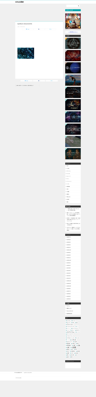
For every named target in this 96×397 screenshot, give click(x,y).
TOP (19, 372)
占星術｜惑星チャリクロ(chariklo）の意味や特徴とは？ (25, 85)
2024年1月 (69, 257)
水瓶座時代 (73, 351)
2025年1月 (69, 247)
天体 (79, 345)
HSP (67, 165)
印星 (77, 343)
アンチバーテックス (70, 326)
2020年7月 (69, 291)
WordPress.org (69, 313)
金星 (68, 356)
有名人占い (69, 196)
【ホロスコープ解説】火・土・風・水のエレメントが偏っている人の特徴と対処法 (73, 229)
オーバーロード (75, 328)
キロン (73, 330)
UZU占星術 (19, 2)
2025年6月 (69, 239)
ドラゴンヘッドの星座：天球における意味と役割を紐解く (73, 93)
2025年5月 (69, 242)
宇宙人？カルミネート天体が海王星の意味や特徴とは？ (73, 68)
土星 (74, 345)
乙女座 (75, 341)
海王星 (78, 351)
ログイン (68, 305)
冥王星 (68, 343)
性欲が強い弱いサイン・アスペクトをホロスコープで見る (73, 142)
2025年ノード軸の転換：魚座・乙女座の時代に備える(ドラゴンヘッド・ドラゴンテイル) (73, 154)
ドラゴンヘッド (70, 337)
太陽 (68, 347)
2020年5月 (69, 296)
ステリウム (70, 332)
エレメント (69, 176)
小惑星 (68, 191)
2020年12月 (69, 280)
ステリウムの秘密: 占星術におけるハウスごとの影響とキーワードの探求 (73, 129)
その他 (68, 168)
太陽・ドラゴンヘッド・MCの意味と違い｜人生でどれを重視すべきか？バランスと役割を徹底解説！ (73, 214)
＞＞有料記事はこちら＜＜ (73, 31)
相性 (67, 201)
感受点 (68, 194)
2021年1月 (69, 278)
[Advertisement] (39, 13)
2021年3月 (69, 273)
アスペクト (70, 324)
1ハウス (68, 320)
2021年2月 (69, 275)
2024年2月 (69, 255)
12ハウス (68, 322)
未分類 (68, 199)
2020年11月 (69, 283)
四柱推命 (68, 186)
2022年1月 (69, 265)
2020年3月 (69, 298)
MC (77, 322)
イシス (78, 326)
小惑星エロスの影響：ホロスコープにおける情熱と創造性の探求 (73, 56)
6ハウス (74, 320)
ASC (73, 322)
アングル (68, 173)
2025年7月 (69, 237)
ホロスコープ (69, 341)
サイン (68, 178)
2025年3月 (69, 244)
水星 (76, 349)
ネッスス (77, 337)
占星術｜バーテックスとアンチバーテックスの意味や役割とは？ (73, 80)
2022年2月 (69, 262)
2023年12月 (69, 260)
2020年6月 (69, 293)
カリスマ (68, 330)
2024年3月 (69, 252)
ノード (68, 339)
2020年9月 (69, 288)
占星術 (73, 343)
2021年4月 (69, 270)
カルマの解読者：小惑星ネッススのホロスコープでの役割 (73, 105)
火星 (68, 353)
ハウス (68, 183)
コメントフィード (70, 310)
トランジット (69, 181)
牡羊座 (76, 353)
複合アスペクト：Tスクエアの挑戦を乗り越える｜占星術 (73, 43)
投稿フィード (69, 308)
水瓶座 (68, 351)
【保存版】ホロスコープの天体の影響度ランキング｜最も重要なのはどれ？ (73, 117)
